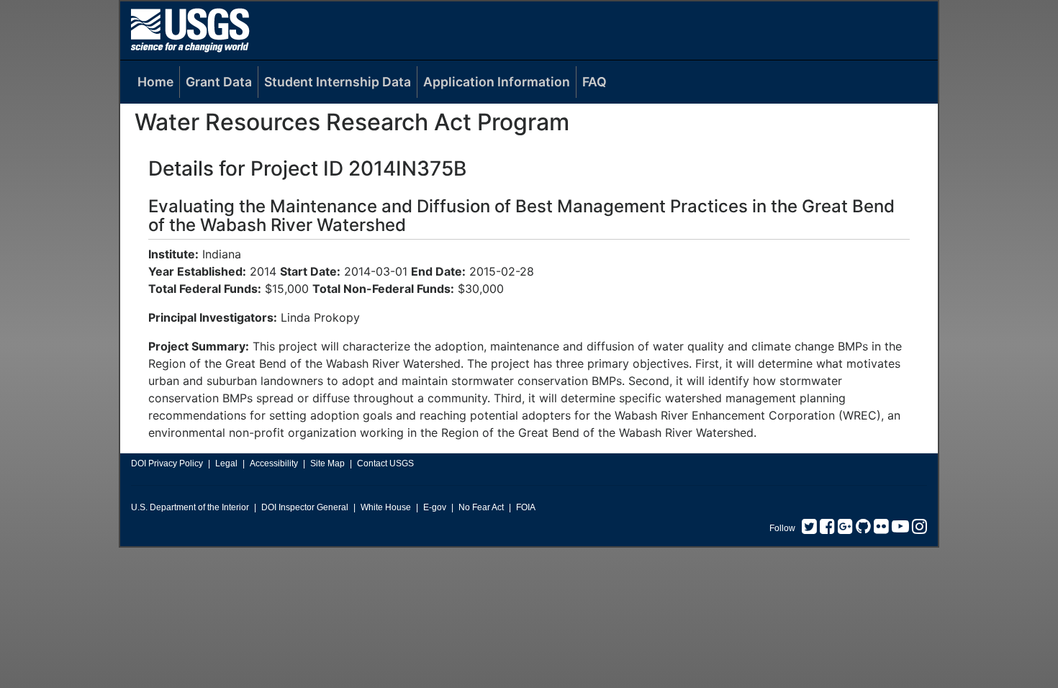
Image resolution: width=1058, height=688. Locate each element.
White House (386, 507)
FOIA (525, 507)
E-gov (434, 507)
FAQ (594, 81)
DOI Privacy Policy (167, 463)
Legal (226, 463)
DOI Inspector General (304, 507)
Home (155, 81)
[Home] (190, 30)
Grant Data (219, 81)
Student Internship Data (337, 81)
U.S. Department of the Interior (190, 507)
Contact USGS (385, 463)
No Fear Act (481, 507)
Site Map (327, 463)
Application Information (496, 81)
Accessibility (274, 463)
